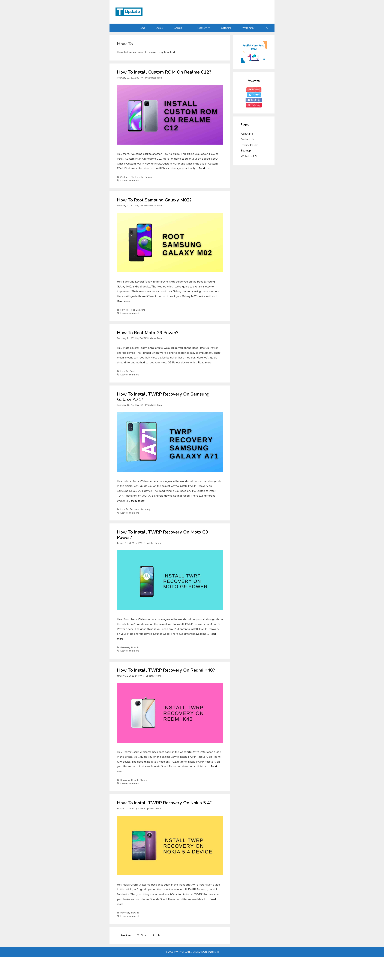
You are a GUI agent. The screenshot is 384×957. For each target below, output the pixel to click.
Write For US (249, 156)
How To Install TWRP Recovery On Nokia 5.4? (164, 803)
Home (142, 27)
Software (226, 27)
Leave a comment (129, 180)
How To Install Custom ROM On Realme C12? (164, 72)
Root (132, 309)
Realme (149, 177)
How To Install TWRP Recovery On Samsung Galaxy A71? (163, 397)
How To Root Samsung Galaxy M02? (154, 200)
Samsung (140, 309)
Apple (159, 27)
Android (178, 27)
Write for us (248, 27)
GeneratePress (211, 951)
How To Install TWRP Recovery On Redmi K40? (166, 670)
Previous (124, 935)
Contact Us (247, 139)
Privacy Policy (249, 145)
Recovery (202, 27)
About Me (247, 134)
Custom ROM (127, 177)
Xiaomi (143, 780)
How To (139, 177)
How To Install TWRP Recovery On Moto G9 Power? (162, 535)
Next (161, 935)
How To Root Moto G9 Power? (147, 333)
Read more (205, 168)
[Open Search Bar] (267, 28)
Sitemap (246, 150)
